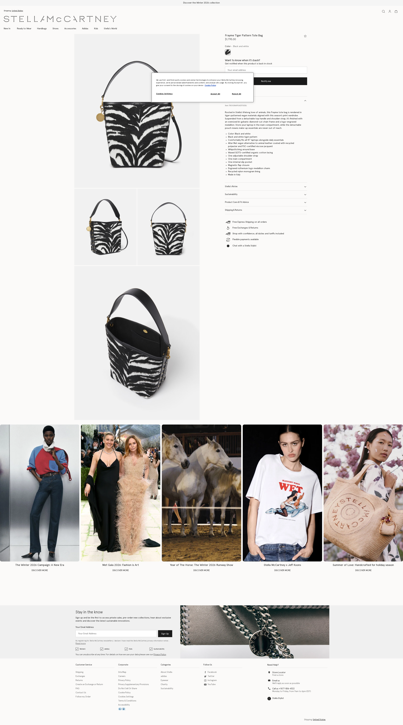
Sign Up (165, 634)
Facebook (212, 672)
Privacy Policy (159, 655)
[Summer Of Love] (363, 493)
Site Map (122, 672)
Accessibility (124, 705)
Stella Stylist (278, 698)
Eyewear (164, 680)
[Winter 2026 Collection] (39, 493)
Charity (164, 684)
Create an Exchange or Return (89, 684)
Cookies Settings (126, 697)
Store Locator (279, 673)
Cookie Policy (124, 693)
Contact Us (81, 693)
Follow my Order (83, 697)
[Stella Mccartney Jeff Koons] (282, 493)
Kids (130, 649)
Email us (276, 681)
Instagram (212, 680)
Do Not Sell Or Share (127, 689)
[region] (202, 87)
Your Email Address (85, 627)
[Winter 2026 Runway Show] (201, 493)
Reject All (236, 94)
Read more (81, 644)
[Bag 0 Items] (396, 11)
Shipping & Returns (233, 210)
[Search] (383, 11)
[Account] (390, 11)
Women (82, 649)
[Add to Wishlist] (305, 36)
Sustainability (231, 195)
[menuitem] (9, 28)
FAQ (77, 689)
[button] (137, 111)
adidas (106, 649)
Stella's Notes (231, 187)
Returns (79, 680)
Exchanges (80, 676)
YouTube (212, 684)
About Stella (166, 672)
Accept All (215, 94)
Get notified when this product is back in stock (248, 64)
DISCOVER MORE (40, 570)
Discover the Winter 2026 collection (201, 3)
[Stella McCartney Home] (60, 19)
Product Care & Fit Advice (237, 202)
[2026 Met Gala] (120, 493)
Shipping (79, 672)
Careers (121, 676)
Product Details (232, 101)
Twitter (211, 676)
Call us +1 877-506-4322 (283, 689)
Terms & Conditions (127, 701)
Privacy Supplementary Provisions (133, 684)
